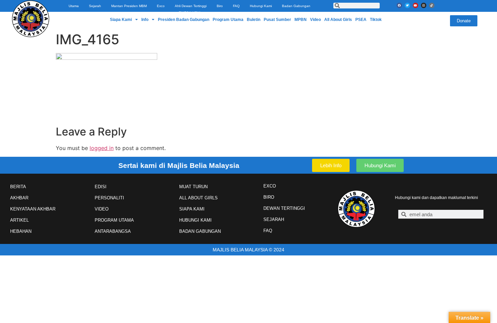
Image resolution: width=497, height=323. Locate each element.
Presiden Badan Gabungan (183, 19)
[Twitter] (407, 5)
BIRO (268, 197)
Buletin (253, 19)
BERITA (18, 186)
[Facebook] (399, 5)
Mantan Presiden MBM (129, 6)
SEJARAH (273, 219)
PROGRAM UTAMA (114, 220)
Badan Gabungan (296, 6)
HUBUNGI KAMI (195, 220)
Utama (74, 6)
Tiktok (376, 19)
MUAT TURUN (193, 186)
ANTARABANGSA (113, 231)
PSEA (360, 19)
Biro (220, 6)
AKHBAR (19, 197)
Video (315, 19)
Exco (161, 6)
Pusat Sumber (277, 19)
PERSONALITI (109, 197)
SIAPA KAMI (192, 209)
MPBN (300, 19)
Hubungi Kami (261, 6)
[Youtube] (415, 5)
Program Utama (228, 19)
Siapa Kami (121, 19)
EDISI (100, 186)
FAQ (236, 6)
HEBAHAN (20, 231)
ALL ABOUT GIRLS (198, 197)
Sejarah (95, 6)
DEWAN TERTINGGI (284, 208)
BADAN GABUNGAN (200, 231)
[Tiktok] (431, 5)
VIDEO (102, 209)
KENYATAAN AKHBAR (32, 209)
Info (144, 19)
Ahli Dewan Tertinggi (191, 6)
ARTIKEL (19, 220)
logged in (102, 148)
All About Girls (338, 19)
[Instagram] (423, 5)
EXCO (269, 186)
